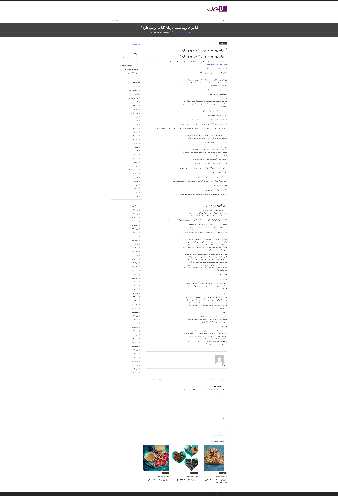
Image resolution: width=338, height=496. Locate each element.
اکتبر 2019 (135, 263)
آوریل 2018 (135, 286)
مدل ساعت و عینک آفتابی (131, 170)
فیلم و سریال (135, 162)
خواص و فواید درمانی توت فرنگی (216, 379)
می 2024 (135, 210)
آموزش (136, 94)
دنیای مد (136, 117)
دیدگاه (223, 394)
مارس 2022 (135, 225)
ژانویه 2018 (135, 289)
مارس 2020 (135, 255)
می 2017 (136, 320)
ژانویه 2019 (135, 274)
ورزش (136, 192)
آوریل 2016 (135, 357)
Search (115, 20)
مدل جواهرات (134, 166)
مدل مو (136, 185)
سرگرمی (136, 143)
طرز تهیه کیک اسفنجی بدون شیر (130, 61)
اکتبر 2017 (135, 301)
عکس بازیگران (134, 155)
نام (224, 411)
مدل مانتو (136, 181)
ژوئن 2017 (135, 316)
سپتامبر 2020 (134, 251)
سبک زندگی (135, 139)
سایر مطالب (223, 43)
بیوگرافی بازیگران (133, 98)
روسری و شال (134, 124)
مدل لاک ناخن (134, 173)
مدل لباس (135, 177)
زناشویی (136, 132)
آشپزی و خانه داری (133, 90)
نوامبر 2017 (135, 297)
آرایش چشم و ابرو (133, 87)
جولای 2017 (135, 312)
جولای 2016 (135, 346)
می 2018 (136, 282)
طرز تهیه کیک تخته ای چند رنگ (130, 58)
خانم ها (136, 102)
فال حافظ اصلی (136, 44)
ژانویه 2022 (135, 233)
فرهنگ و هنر (135, 158)
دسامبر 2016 (135, 338)
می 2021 (136, 244)
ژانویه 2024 (135, 217)
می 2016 (136, 354)
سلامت (136, 147)
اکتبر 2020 (135, 248)
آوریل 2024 (135, 214)
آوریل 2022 (135, 221)
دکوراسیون (135, 121)
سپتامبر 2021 (135, 240)
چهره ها (136, 196)
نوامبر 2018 (135, 278)
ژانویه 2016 (135, 369)
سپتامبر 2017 (135, 304)
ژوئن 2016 (135, 350)
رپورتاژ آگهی (135, 128)
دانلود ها (136, 109)
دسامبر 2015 (135, 372)
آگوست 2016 (135, 342)
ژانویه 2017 (135, 335)
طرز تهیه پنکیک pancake (187, 480)
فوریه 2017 (135, 331)
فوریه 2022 (135, 229)
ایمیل (223, 418)
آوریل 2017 (135, 323)
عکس (136, 151)
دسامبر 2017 (135, 293)
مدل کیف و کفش (133, 189)
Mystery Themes (222, 494)
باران (223, 365)
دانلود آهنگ (135, 105)
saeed (220, 476)
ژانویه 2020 (135, 259)
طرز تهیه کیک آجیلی (133, 73)
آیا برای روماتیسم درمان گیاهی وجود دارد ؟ (203, 50)
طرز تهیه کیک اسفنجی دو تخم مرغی (129, 65)
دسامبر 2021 (135, 236)
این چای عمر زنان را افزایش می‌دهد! (157, 379)
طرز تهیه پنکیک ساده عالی (158, 480)
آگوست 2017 (135, 308)
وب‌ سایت (222, 426)
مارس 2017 (135, 327)
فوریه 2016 (135, 365)
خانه (224, 20)
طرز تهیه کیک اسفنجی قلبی (131, 69)
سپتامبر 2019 (135, 267)
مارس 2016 (135, 361)
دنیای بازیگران (134, 113)
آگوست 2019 (135, 270)
